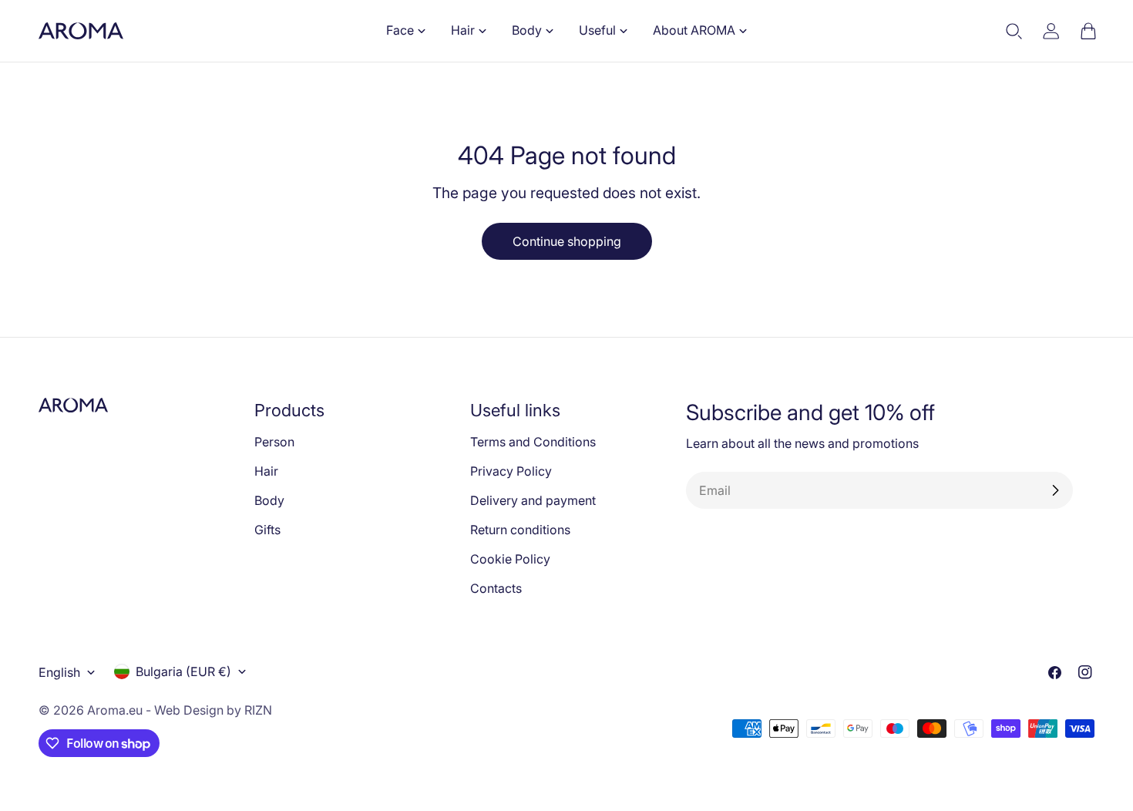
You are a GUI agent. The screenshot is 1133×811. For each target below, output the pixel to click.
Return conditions (520, 529)
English (59, 672)
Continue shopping (567, 241)
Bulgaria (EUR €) (183, 671)
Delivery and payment (533, 500)
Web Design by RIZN (213, 710)
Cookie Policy (510, 559)
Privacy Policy (511, 471)
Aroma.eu (115, 710)
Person (274, 441)
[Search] (1014, 30)
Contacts (496, 588)
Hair (266, 471)
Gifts (267, 529)
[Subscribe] (1055, 490)
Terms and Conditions (533, 441)
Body (269, 500)
